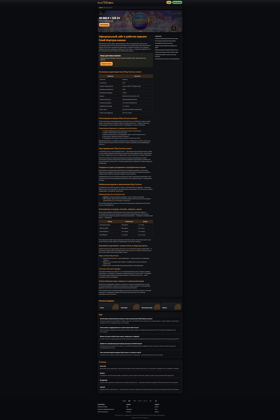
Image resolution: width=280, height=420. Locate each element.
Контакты (128, 411)
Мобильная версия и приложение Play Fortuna (166, 50)
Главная (101, 7)
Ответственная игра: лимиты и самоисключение (167, 59)
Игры (156, 409)
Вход (168, 2)
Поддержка (129, 409)
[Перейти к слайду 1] (139, 31)
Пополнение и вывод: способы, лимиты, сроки (166, 52)
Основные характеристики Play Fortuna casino (166, 38)
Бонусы (156, 406)
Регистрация (177, 2)
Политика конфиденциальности (106, 409)
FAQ (127, 406)
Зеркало (157, 411)
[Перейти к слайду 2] (140, 31)
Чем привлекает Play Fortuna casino (164, 43)
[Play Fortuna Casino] (106, 2)
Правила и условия (102, 406)
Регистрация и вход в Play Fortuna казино (165, 41)
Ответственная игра (103, 411)
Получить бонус (106, 64)
